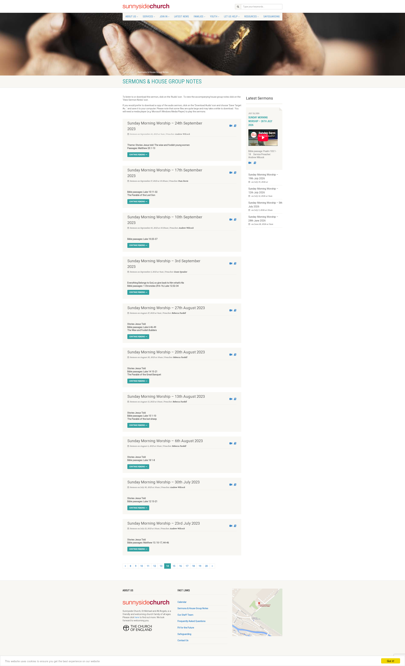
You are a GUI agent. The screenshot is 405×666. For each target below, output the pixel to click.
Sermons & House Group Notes (193, 608)
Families (198, 16)
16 (180, 566)
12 (154, 566)
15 (174, 566)
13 (161, 566)
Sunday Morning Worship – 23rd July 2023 (163, 523)
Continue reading (137, 155)
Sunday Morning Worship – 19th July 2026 (263, 176)
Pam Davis (183, 181)
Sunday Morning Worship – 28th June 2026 (263, 218)
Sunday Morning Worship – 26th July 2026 (260, 121)
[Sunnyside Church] (148, 6)
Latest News (181, 16)
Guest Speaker (180, 272)
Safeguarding (271, 16)
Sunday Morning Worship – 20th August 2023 (166, 352)
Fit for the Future (186, 627)
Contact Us (183, 640)
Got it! (390, 661)
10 (141, 566)
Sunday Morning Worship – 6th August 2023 (165, 441)
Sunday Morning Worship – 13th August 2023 (166, 396)
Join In (163, 16)
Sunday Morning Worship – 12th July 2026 (263, 190)
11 (148, 566)
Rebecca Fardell (179, 313)
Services (148, 16)
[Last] (212, 566)
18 (193, 566)
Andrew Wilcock (182, 134)
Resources (250, 16)
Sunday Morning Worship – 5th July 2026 (265, 204)
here (137, 617)
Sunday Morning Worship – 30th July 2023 (163, 482)
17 (187, 566)
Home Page (128, 72)
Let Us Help (231, 16)
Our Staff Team (185, 615)
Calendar (182, 602)
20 (206, 566)
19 (200, 566)
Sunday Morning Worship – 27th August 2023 (166, 308)
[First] (125, 566)
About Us (130, 16)
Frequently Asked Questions (192, 621)
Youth (213, 16)
